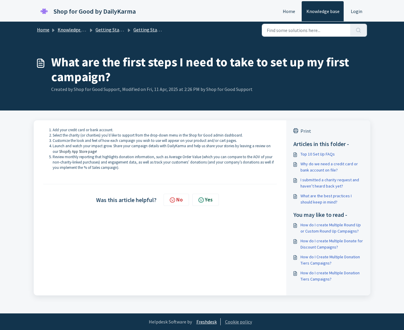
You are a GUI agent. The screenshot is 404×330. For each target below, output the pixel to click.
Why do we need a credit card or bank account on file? (329, 167)
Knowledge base (323, 11)
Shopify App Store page (77, 151)
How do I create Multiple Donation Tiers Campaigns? (330, 276)
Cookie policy (238, 322)
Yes (209, 199)
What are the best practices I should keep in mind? (326, 199)
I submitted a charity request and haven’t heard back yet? (329, 183)
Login (356, 11)
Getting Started (112, 30)
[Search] (358, 30)
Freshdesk (206, 322)
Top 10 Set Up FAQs (317, 154)
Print (305, 131)
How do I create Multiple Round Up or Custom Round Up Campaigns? (330, 228)
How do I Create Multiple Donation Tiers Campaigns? (330, 260)
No (179, 199)
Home (289, 11)
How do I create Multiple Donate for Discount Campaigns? (331, 244)
